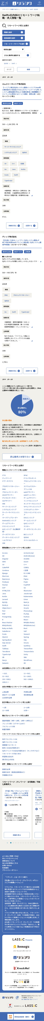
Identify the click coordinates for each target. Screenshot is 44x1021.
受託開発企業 (28, 695)
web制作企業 (7, 698)
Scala (6, 175)
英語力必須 (6, 769)
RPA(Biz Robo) (29, 622)
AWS (4, 561)
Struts (26, 643)
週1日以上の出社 (8, 759)
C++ (13, 164)
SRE (3, 504)
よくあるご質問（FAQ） (11, 856)
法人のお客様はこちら (10, 863)
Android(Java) (29, 556)
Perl (3, 611)
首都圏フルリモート (9, 745)
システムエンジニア (11, 152)
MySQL (4, 602)
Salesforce (6, 631)
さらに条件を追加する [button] (12, 55)
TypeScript (8, 181)
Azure (26, 561)
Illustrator (28, 590)
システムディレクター (31, 509)
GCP (3, 588)
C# (5, 164)
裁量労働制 (6, 729)
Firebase (5, 582)
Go (5, 169)
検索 (28, 69)
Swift (13, 63)
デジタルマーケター (9, 498)
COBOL (26, 567)
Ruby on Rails (7, 628)
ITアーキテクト (7, 481)
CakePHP (5, 567)
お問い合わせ (7, 865)
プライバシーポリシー (10, 870)
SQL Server (6, 643)
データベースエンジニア (11, 537)
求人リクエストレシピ (10, 858)
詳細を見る (12, 225)
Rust (25, 628)
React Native (7, 622)
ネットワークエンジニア (32, 504)
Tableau (5, 648)
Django (5, 573)
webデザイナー (29, 492)
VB (3, 657)
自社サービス (18, 103)
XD (25, 663)
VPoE (26, 475)
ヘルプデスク (7, 540)
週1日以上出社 (7, 103)
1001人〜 (5, 682)
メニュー (39, 4)
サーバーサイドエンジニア (13, 147)
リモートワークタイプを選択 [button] (14, 44)
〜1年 (4, 707)
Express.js (6, 579)
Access (5, 553)
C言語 (22, 164)
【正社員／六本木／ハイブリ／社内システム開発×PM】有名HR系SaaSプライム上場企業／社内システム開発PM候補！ (21, 242)
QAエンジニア (29, 523)
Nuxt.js (26, 605)
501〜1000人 (28, 679)
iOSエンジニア (29, 517)
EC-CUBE (27, 573)
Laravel (5, 599)
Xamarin (5, 663)
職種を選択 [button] (8, 32)
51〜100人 (27, 676)
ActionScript (29, 553)
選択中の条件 (7, 60)
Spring (26, 637)
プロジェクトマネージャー (21, 295)
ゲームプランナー (8, 523)
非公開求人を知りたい (20, 456)
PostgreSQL (7, 617)
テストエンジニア (8, 526)
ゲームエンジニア (30, 520)
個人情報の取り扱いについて (30, 999)
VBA (25, 657)
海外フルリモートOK (9, 742)
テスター (27, 526)
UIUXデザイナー (8, 495)
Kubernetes (28, 596)
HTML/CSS (6, 590)
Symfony (27, 646)
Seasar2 (27, 634)
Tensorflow (28, 648)
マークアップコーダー (10, 517)
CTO (4, 475)
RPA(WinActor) (29, 625)
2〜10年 (27, 707)
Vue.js (4, 660)
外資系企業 (28, 692)
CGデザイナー (7, 501)
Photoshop (28, 611)
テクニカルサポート (31, 540)
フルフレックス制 (8, 726)
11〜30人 (27, 673)
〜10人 (4, 673)
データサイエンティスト (32, 529)
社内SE (6, 63)
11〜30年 (5, 710)
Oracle (26, 608)
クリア (9, 69)
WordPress (28, 660)
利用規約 (5, 868)
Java (13, 169)
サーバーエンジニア (9, 506)
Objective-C (7, 608)
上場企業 (27, 252)
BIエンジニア (28, 534)
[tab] (10, 842)
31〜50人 (5, 676)
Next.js (26, 602)
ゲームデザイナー (30, 498)
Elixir (25, 576)
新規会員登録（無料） (22, 1017)
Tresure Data (29, 651)
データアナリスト (8, 534)
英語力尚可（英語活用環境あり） (14, 772)
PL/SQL (26, 614)
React (26, 619)
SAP (25, 631)
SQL (25, 640)
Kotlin (23, 169)
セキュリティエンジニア (32, 506)
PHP (3, 614)
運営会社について (8, 861)
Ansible (26, 559)
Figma (26, 579)
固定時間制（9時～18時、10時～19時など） (18, 721)
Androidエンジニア (9, 520)
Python (26, 617)
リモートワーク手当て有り (11, 754)
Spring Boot (7, 640)
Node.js (5, 605)
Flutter (5, 585)
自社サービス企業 (8, 695)
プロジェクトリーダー (10, 492)
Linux (26, 599)
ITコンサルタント (30, 478)
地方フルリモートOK (9, 739)
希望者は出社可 (7, 756)
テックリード (7, 478)
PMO (6, 295)
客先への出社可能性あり (11, 748)
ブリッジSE (28, 489)
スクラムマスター (30, 486)
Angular (5, 559)
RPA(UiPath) (7, 625)
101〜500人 (6, 679)
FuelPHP (27, 585)
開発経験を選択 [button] (9, 38)
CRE (3, 543)
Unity (26, 654)
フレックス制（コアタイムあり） (14, 723)
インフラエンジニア (31, 501)
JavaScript (28, 593)
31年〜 (26, 710)
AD (3, 556)
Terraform (6, 651)
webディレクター (30, 495)
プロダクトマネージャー (11, 486)
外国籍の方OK (7, 775)
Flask (26, 582)
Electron (5, 576)
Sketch (5, 637)
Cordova (5, 570)
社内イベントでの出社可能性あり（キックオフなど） (21, 751)
